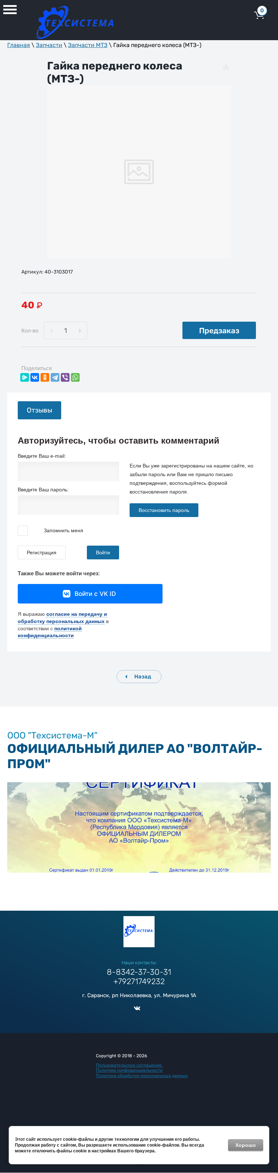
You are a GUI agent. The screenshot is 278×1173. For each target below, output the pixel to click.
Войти (103, 552)
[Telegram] (55, 377)
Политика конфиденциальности (129, 1070)
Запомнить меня (62, 530)
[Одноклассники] (45, 377)
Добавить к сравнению (225, 67)
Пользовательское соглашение (129, 1065)
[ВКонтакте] (34, 377)
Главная (18, 45)
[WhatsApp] (75, 377)
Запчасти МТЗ (88, 45)
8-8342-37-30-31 (139, 972)
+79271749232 (139, 981)
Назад (142, 676)
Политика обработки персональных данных (142, 1075)
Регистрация (41, 552)
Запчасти (49, 45)
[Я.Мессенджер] (24, 377)
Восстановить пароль (164, 510)
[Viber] (65, 377)
